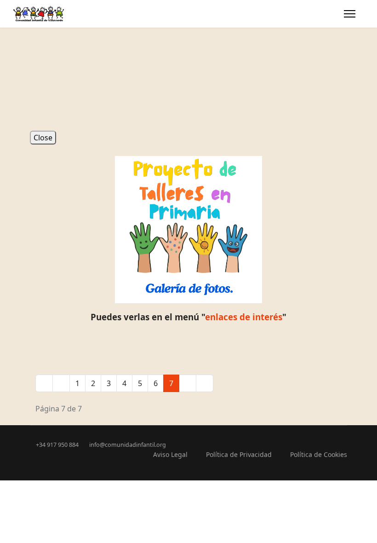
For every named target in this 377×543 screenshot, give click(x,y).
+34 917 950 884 (57, 445)
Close (43, 138)
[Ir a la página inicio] (44, 383)
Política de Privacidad (239, 454)
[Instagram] (47, 33)
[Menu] (349, 14)
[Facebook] (32, 33)
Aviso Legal (170, 454)
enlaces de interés (243, 317)
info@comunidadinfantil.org (127, 445)
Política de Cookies (318, 454)
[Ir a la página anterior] (61, 383)
